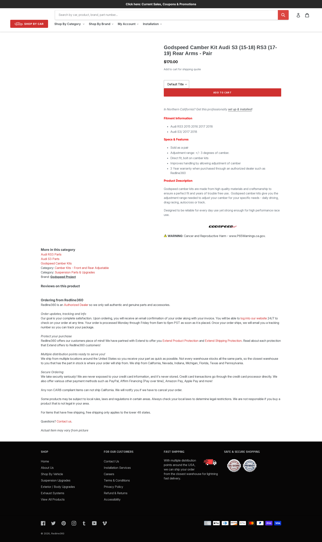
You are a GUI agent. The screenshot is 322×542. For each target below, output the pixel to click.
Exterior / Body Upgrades (58, 487)
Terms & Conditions (117, 480)
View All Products (53, 499)
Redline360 (57, 533)
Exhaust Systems (52, 493)
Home (45, 461)
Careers (109, 474)
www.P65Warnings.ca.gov (247, 236)
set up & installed (240, 109)
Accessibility (112, 499)
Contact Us (111, 461)
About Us (47, 468)
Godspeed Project (63, 277)
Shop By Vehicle (52, 474)
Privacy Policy (113, 487)
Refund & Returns (115, 493)
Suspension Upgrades (55, 480)
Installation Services (117, 468)
